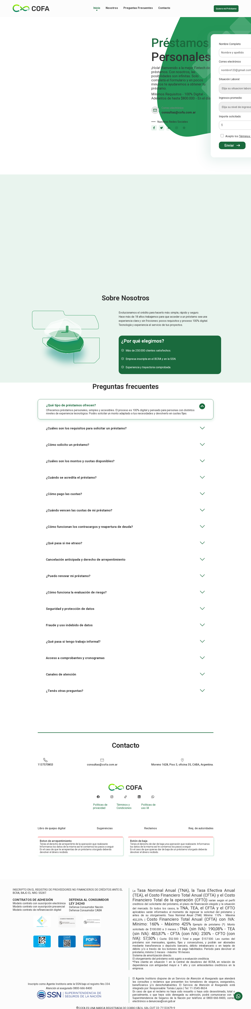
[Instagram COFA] (111, 797)
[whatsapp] (238, 996)
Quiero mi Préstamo (226, 8)
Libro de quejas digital (51, 828)
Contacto (164, 8)
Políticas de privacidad (100, 806)
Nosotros (112, 8)
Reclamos (150, 828)
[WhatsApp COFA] (152, 797)
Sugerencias (105, 828)
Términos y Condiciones (124, 806)
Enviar (229, 145)
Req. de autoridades (201, 828)
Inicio (96, 8)
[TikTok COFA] (125, 797)
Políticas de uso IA (148, 806)
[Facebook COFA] (98, 797)
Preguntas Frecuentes (138, 8)
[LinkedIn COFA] (139, 797)
